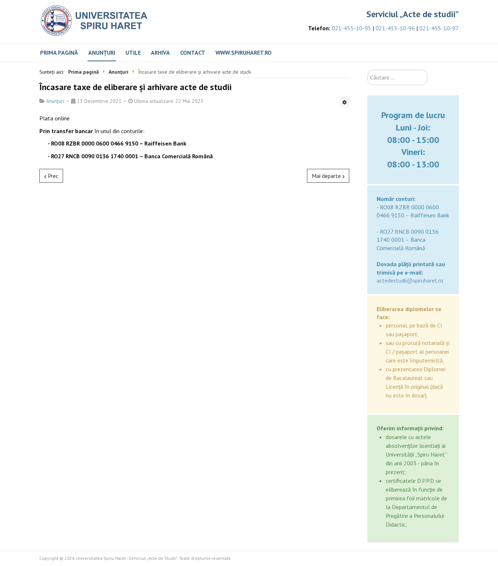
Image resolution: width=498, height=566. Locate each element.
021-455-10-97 (439, 28)
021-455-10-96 (395, 28)
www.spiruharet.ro (243, 52)
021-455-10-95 (351, 28)
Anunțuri (101, 52)
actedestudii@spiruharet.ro (410, 280)
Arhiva (160, 52)
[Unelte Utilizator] (344, 101)
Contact (192, 52)
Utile (133, 52)
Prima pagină (59, 52)
